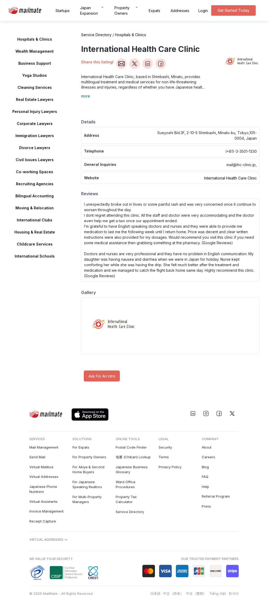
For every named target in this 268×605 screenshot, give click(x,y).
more (85, 96)
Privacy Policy (170, 467)
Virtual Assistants (43, 501)
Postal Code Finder (131, 447)
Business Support (34, 63)
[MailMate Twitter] (232, 413)
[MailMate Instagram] (206, 413)
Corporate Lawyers (35, 123)
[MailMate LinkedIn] (193, 413)
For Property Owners (89, 457)
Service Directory (96, 34)
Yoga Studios (34, 75)
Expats (154, 10)
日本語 (155, 593)
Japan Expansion (89, 10)
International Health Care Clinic (230, 178)
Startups (62, 10)
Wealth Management (34, 51)
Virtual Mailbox (41, 467)
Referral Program (216, 496)
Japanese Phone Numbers (43, 489)
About (206, 447)
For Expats (80, 447)
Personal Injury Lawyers (34, 111)
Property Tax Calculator (126, 499)
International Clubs (34, 220)
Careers (208, 457)
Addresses (180, 10)
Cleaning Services (35, 87)
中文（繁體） (196, 593)
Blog (205, 467)
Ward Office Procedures (125, 484)
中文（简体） (173, 593)
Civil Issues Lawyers (35, 159)
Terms (164, 457)
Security (165, 447)
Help (205, 486)
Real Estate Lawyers (34, 99)
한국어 (233, 593)
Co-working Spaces (34, 172)
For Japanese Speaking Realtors (87, 484)
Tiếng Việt (217, 593)
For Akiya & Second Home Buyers (88, 469)
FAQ (205, 477)
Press (206, 506)
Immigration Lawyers (34, 135)
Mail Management (43, 447)
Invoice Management (46, 511)
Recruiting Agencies (34, 184)
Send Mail (37, 457)
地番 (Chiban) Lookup (133, 457)
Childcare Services (35, 244)
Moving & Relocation (34, 208)
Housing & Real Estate (34, 232)
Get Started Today (233, 10)
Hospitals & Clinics (34, 39)
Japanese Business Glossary (132, 469)
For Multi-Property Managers (87, 499)
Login (203, 10)
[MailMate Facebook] (219, 413)
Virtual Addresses (43, 477)
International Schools (35, 256)
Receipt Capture (42, 521)
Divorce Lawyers (34, 147)
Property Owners (122, 10)
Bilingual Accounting (34, 196)
